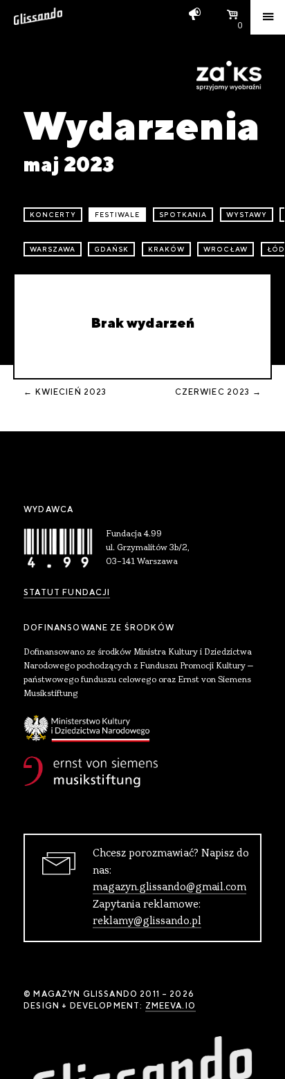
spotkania (183, 214)
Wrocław (225, 249)
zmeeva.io (170, 1006)
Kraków (166, 249)
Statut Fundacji (67, 592)
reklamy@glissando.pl (147, 921)
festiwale (117, 214)
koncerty (53, 214)
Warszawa (52, 249)
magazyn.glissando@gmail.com (169, 887)
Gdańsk (111, 249)
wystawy (246, 214)
